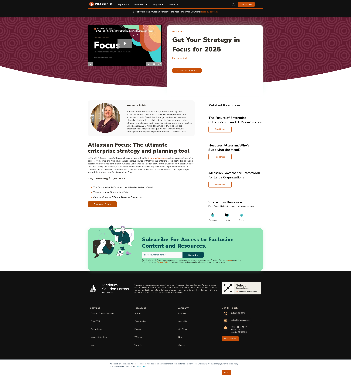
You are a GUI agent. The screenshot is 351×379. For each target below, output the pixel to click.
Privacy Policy (141, 366)
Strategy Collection (157, 158)
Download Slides (102, 204)
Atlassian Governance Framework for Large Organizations (234, 175)
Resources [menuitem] (139, 4)
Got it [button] (226, 372)
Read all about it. (209, 11)
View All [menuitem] (138, 345)
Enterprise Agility (180, 58)
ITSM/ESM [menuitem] (95, 321)
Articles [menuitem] (138, 313)
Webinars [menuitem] (139, 337)
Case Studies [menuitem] (140, 321)
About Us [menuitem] (182, 321)
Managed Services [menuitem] (99, 337)
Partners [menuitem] (182, 313)
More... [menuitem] (93, 345)
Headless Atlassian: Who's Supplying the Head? (228, 147)
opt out (229, 260)
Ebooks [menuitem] (138, 329)
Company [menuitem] (156, 4)
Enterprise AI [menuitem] (96, 329)
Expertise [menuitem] (122, 4)
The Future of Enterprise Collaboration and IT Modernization (235, 120)
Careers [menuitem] (172, 4)
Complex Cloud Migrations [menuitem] (102, 313)
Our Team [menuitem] (182, 329)
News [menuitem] (180, 337)
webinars (178, 31)
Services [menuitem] (95, 308)
